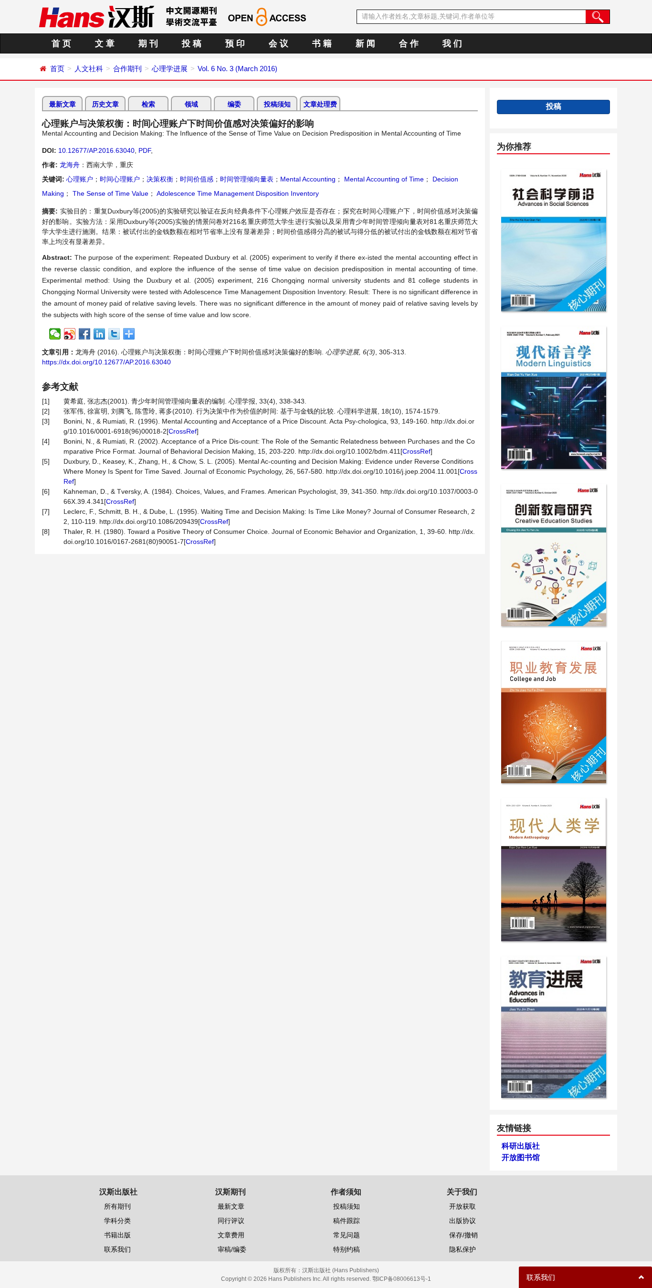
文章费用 (231, 1235)
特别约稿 (346, 1249)
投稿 (553, 106)
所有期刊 (117, 1206)
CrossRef (182, 431)
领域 (191, 104)
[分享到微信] (55, 334)
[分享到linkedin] (99, 334)
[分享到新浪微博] (70, 334)
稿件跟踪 (346, 1220)
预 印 (235, 43)
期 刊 (148, 43)
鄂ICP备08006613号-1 (401, 1279)
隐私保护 (462, 1249)
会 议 (278, 43)
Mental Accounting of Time (383, 179)
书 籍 (322, 43)
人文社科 (88, 68)
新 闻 (365, 43)
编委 (234, 104)
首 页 (61, 43)
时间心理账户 (120, 179)
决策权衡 (160, 179)
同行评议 (231, 1220)
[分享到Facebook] (85, 334)
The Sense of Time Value (109, 193)
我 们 (452, 43)
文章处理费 (320, 104)
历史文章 (105, 104)
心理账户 (79, 179)
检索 (148, 104)
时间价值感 (196, 179)
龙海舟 (70, 165)
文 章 (105, 43)
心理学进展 (170, 68)
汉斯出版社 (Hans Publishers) (340, 1270)
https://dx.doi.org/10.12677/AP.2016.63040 (106, 362)
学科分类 (117, 1220)
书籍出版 (117, 1235)
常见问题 (346, 1235)
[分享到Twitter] (114, 334)
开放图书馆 (521, 1157)
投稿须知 (277, 104)
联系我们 (117, 1249)
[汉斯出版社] (96, 16)
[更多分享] (129, 334)
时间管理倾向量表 (246, 179)
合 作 (409, 43)
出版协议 (462, 1220)
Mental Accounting (308, 179)
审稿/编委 (232, 1249)
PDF (144, 150)
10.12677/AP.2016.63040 (96, 150)
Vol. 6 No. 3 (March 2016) (237, 68)
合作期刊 (127, 68)
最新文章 (62, 104)
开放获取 (462, 1206)
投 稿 (191, 43)
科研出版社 (521, 1146)
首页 (57, 68)
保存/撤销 (463, 1235)
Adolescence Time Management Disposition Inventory (237, 193)
